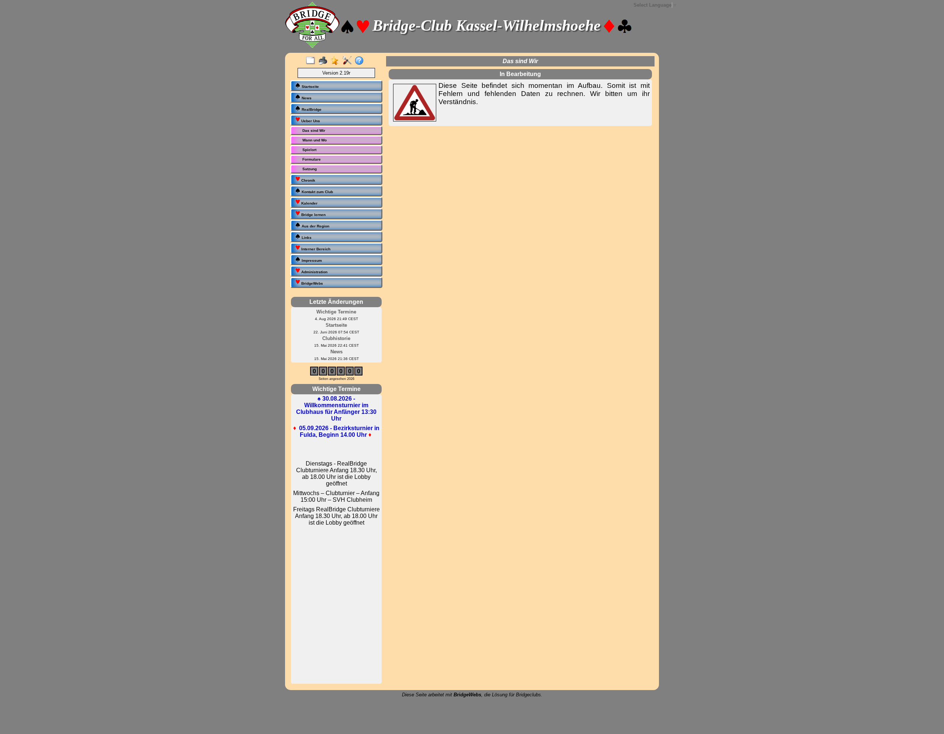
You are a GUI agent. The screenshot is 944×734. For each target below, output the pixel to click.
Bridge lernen (313, 215)
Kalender (308, 203)
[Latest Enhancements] (336, 61)
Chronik (307, 180)
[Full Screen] (312, 61)
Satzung (309, 169)
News (306, 98)
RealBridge (311, 109)
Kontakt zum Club (317, 192)
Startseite (310, 87)
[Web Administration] (349, 61)
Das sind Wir (313, 130)
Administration (313, 272)
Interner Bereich (315, 249)
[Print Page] (324, 61)
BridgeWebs (311, 283)
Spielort (309, 150)
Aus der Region (315, 226)
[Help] (361, 61)
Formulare (311, 159)
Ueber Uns (310, 121)
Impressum (311, 260)
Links (306, 238)
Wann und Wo (314, 140)
